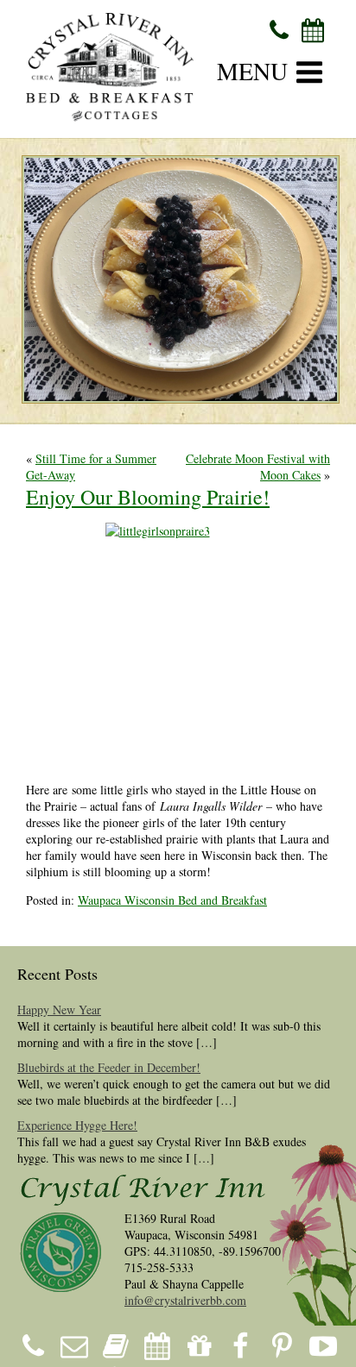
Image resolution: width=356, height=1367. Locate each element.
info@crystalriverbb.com (185, 1300)
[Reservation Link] (313, 29)
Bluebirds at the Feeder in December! (108, 1067)
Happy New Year (59, 1009)
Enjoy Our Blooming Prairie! (148, 497)
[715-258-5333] (279, 29)
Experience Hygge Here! (77, 1125)
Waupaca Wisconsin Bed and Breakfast (172, 900)
